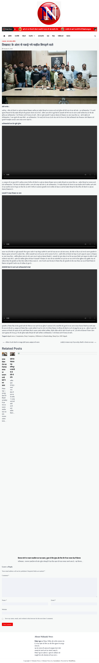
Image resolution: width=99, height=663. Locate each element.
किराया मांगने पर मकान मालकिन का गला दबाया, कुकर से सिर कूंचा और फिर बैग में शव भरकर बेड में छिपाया (49, 558)
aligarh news (11, 336)
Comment (5, 575)
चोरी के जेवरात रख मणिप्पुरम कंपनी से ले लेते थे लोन (12, 368)
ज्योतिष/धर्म (60, 36)
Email (53, 600)
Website (4, 609)
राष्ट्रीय (31, 36)
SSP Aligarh (63, 336)
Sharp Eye (55, 336)
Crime (4, 41)
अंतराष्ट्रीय (41, 36)
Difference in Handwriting (44, 336)
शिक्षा (53, 36)
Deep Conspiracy (29, 336)
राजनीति (17, 36)
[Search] (95, 36)
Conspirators (19, 336)
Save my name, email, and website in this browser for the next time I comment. (29, 618)
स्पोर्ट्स (24, 36)
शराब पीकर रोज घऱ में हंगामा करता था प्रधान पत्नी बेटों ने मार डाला (4, 372)
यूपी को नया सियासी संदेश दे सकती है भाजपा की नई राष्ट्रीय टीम (25, 29)
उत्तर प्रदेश (9, 41)
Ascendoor (56, 661)
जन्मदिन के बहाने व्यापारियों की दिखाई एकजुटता (63, 29)
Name (4, 600)
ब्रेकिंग (10, 36)
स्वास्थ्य (68, 36)
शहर (48, 36)
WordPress (72, 661)
